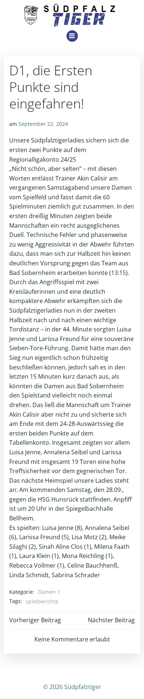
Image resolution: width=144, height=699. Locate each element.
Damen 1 (49, 591)
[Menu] (72, 36)
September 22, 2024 (43, 123)
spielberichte (42, 601)
